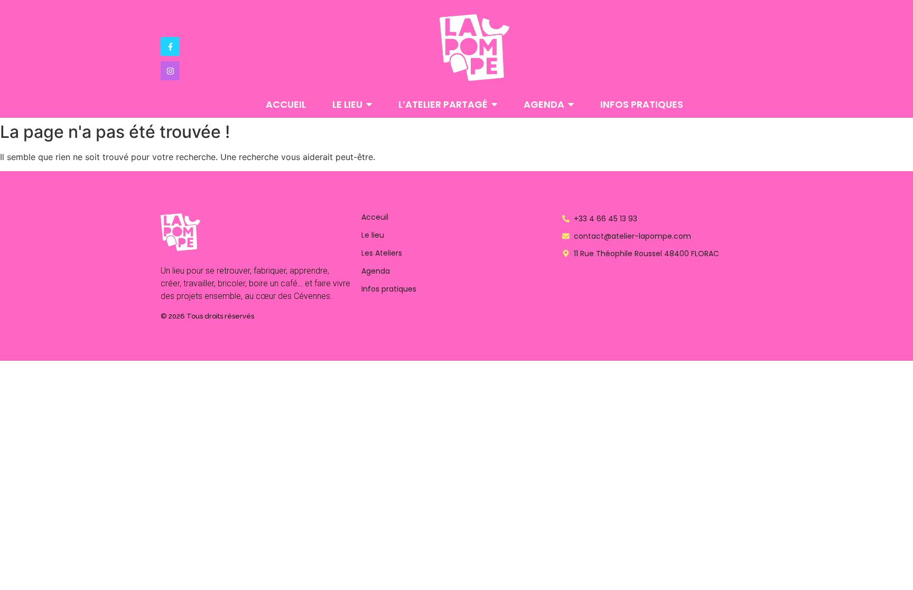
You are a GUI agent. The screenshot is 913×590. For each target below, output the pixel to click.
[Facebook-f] (170, 46)
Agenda (375, 271)
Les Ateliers (381, 253)
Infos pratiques (388, 289)
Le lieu (372, 235)
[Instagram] (170, 70)
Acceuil (374, 217)
